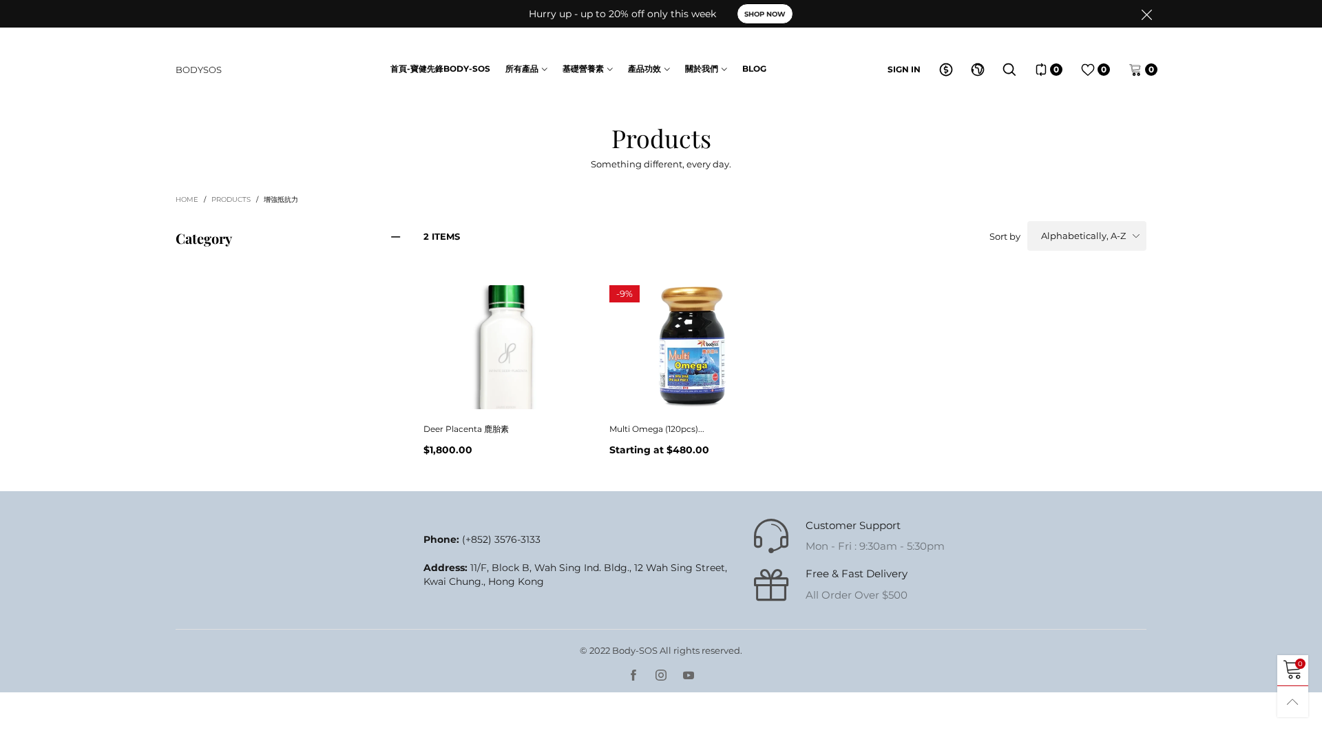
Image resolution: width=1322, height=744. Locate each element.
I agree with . (676, 287)
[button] (884, 249)
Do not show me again (669, 312)
